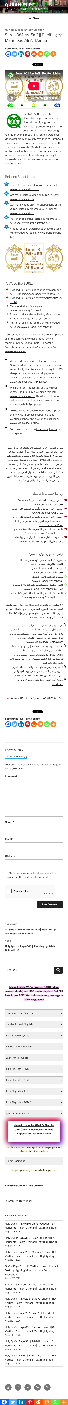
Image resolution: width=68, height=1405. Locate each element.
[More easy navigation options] (33, 105)
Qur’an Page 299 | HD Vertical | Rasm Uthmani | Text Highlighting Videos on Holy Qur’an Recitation (32, 1270)
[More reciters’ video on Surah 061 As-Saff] (22, 105)
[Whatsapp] (47, 54)
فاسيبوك (30, 679)
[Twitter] (14, 54)
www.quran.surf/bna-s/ (35, 222)
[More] (53, 54)
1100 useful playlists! (41, 991)
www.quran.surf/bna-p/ (32, 541)
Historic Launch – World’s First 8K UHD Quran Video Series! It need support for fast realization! (34, 1129)
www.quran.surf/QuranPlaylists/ (28, 381)
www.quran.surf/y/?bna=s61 (41, 293)
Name (9, 822)
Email (9, 839)
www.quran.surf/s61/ (22, 199)
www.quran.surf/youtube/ (25, 422)
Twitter (53, 429)
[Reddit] (34, 54)
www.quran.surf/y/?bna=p (36, 326)
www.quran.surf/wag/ (22, 396)
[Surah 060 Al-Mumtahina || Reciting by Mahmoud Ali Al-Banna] (57, 105)
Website (10, 856)
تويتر (22, 679)
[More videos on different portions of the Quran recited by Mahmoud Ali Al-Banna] (45, 105)
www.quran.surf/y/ (15, 351)
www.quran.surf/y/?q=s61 (48, 572)
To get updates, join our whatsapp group (34, 1170)
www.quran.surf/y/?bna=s (36, 318)
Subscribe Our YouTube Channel (24, 1185)
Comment (12, 776)
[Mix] (40, 54)
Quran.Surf (20, 4)
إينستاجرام (57, 684)
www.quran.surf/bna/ (22, 213)
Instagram (16, 433)
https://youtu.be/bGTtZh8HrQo (44, 698)
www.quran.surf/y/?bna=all (25, 310)
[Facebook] (8, 54)
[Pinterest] (27, 54)
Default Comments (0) (16, 756)
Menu (36, 18)
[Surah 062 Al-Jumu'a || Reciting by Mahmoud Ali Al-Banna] (10, 105)
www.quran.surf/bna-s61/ (24, 189)
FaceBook (42, 429)
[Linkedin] (21, 54)
